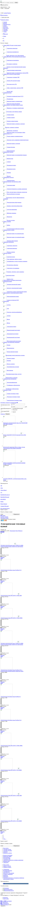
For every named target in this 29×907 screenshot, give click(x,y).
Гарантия (5, 30)
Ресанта (15, 409)
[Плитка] (1, 532)
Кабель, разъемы (7, 221)
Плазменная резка (7, 92)
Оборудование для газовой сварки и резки (13, 105)
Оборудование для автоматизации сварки (12, 292)
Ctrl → (4, 838)
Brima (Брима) (4, 503)
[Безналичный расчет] (8, 890)
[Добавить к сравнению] (2, 558)
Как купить (5, 28)
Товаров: (3, 529)
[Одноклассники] (4, 520)
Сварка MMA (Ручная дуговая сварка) (12, 45)
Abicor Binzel (4, 490)
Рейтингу (20, 530)
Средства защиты (7, 253)
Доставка (5, 29)
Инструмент (6, 301)
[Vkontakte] (3, 883)
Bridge (2, 501)
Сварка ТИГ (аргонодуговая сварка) (11, 74)
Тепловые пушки (7, 390)
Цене (17, 530)
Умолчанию (12, 530)
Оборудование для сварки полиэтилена (12, 280)
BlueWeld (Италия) (5, 497)
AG (1, 492)
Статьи (4, 31)
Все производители (5, 508)
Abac (2, 488)
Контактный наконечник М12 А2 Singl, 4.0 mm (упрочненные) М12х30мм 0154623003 (14, 448)
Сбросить (3, 414)
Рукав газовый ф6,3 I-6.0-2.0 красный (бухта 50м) (14, 434)
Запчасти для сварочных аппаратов (11, 342)
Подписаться (16, 514)
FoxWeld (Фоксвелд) (18, 408)
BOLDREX (3, 499)
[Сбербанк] (6, 888)
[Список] (2, 532)
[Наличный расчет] (7, 889)
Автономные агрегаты (8, 177)
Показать (7, 414)
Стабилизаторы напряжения (9, 378)
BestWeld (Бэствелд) (5, 494)
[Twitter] (3, 520)
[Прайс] (3, 532)
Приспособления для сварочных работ (12, 181)
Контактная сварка (7, 281)
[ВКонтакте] (1, 520)
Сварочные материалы (8, 242)
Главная (5, 22)
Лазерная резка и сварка (8, 230)
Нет (14, 412)
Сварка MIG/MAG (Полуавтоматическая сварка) (14, 56)
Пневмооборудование (8, 152)
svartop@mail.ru (7, 13)
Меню (4, 36)
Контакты (5, 26)
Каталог (5, 23)
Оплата (5, 25)
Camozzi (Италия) (5, 506)
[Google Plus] (5, 520)
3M (1, 485)
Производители (6, 24)
